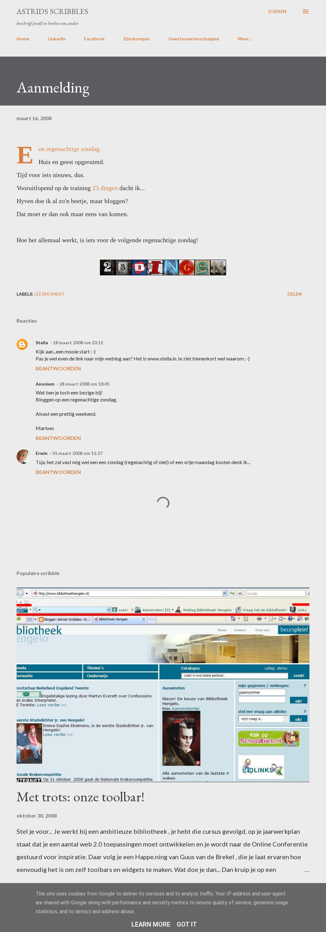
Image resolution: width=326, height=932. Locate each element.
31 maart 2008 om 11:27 (77, 453)
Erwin (41, 453)
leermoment (49, 294)
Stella (42, 342)
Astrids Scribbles (52, 11)
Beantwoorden (58, 368)
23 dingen (105, 187)
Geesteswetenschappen (193, 38)
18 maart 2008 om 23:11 (78, 342)
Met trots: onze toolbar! (81, 796)
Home (23, 38)
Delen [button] (294, 294)
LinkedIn (57, 38)
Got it (187, 924)
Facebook (94, 38)
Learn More (150, 924)
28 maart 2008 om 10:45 (84, 384)
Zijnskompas (136, 38)
